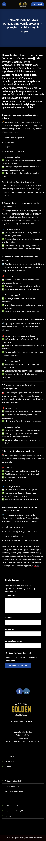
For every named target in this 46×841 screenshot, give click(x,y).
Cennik (8, 767)
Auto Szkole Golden (13, 546)
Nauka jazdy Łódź (12, 786)
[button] (4, 4)
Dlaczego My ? (10, 756)
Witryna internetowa (13, 641)
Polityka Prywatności (13, 806)
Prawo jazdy (10, 761)
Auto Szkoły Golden (25, 182)
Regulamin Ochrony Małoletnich (18, 811)
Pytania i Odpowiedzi (13, 781)
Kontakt (8, 816)
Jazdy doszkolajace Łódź (14, 791)
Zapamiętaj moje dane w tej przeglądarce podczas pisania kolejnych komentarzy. (21, 657)
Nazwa (8, 617)
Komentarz (10, 596)
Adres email (10, 629)
